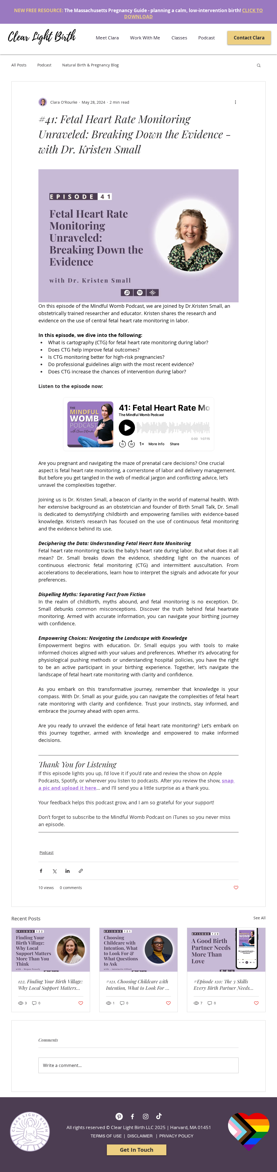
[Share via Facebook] (41, 870)
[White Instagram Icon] (145, 1116)
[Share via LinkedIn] (67, 870)
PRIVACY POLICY (176, 1136)
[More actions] (235, 102)
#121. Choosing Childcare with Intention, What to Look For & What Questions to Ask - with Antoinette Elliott (138, 984)
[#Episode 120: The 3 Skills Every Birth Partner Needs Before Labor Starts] (226, 950)
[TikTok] (159, 1116)
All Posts (19, 64)
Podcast (44, 64)
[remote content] (138, 424)
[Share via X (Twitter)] (54, 870)
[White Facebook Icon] (132, 1116)
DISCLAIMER (140, 1136)
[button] (145, 38)
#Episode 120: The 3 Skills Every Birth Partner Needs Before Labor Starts (222, 984)
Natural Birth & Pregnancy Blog (90, 64)
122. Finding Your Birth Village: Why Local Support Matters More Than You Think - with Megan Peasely (50, 984)
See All (259, 917)
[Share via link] (80, 870)
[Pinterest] (119, 1116)
